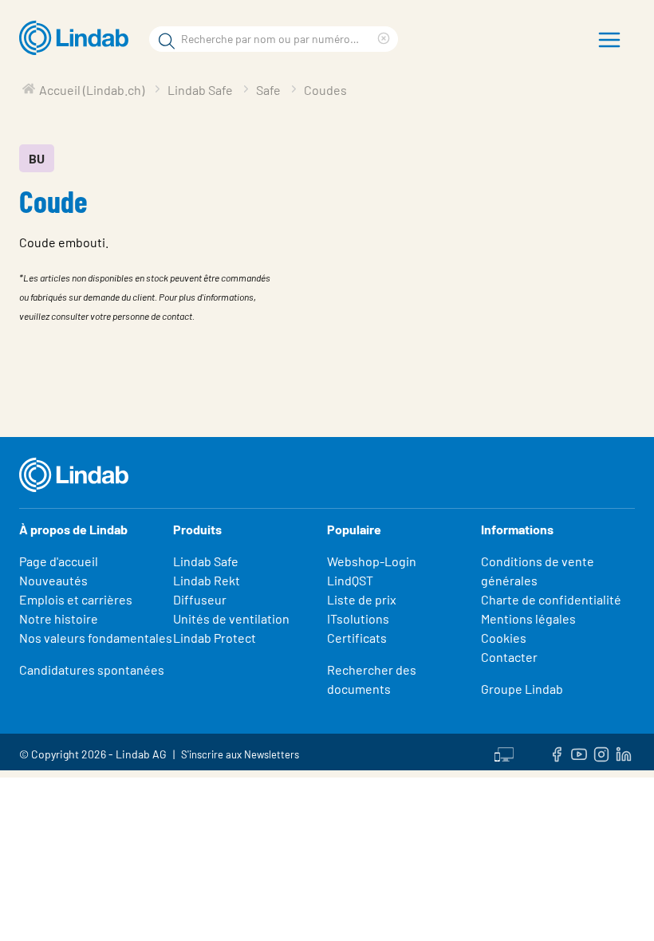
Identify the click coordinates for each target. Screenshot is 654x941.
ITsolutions (358, 618)
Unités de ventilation (231, 618)
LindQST (350, 580)
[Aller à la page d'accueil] (77, 38)
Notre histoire (58, 618)
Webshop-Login (371, 561)
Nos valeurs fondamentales (95, 637)
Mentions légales (528, 618)
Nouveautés (53, 580)
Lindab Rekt (206, 580)
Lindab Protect (214, 637)
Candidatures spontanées (91, 669)
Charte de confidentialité (551, 599)
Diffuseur (200, 599)
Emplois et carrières (75, 599)
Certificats (357, 637)
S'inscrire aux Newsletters (240, 754)
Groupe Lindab (522, 688)
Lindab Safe (205, 561)
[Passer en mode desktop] (504, 752)
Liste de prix (361, 599)
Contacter (509, 656)
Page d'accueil (58, 561)
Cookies (503, 637)
